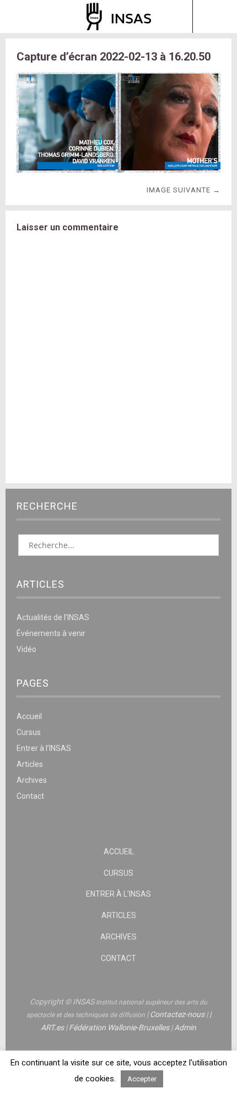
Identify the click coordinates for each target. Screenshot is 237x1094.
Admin (185, 1027)
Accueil (29, 716)
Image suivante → (183, 190)
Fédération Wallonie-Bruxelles (119, 1027)
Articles (30, 764)
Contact (30, 796)
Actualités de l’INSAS (53, 617)
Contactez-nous (177, 1014)
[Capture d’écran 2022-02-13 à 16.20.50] (118, 169)
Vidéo (26, 649)
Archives (32, 780)
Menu (22, 16)
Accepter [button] (142, 1079)
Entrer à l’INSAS (44, 748)
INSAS (119, 16)
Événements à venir (51, 633)
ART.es (52, 1027)
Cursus (29, 732)
